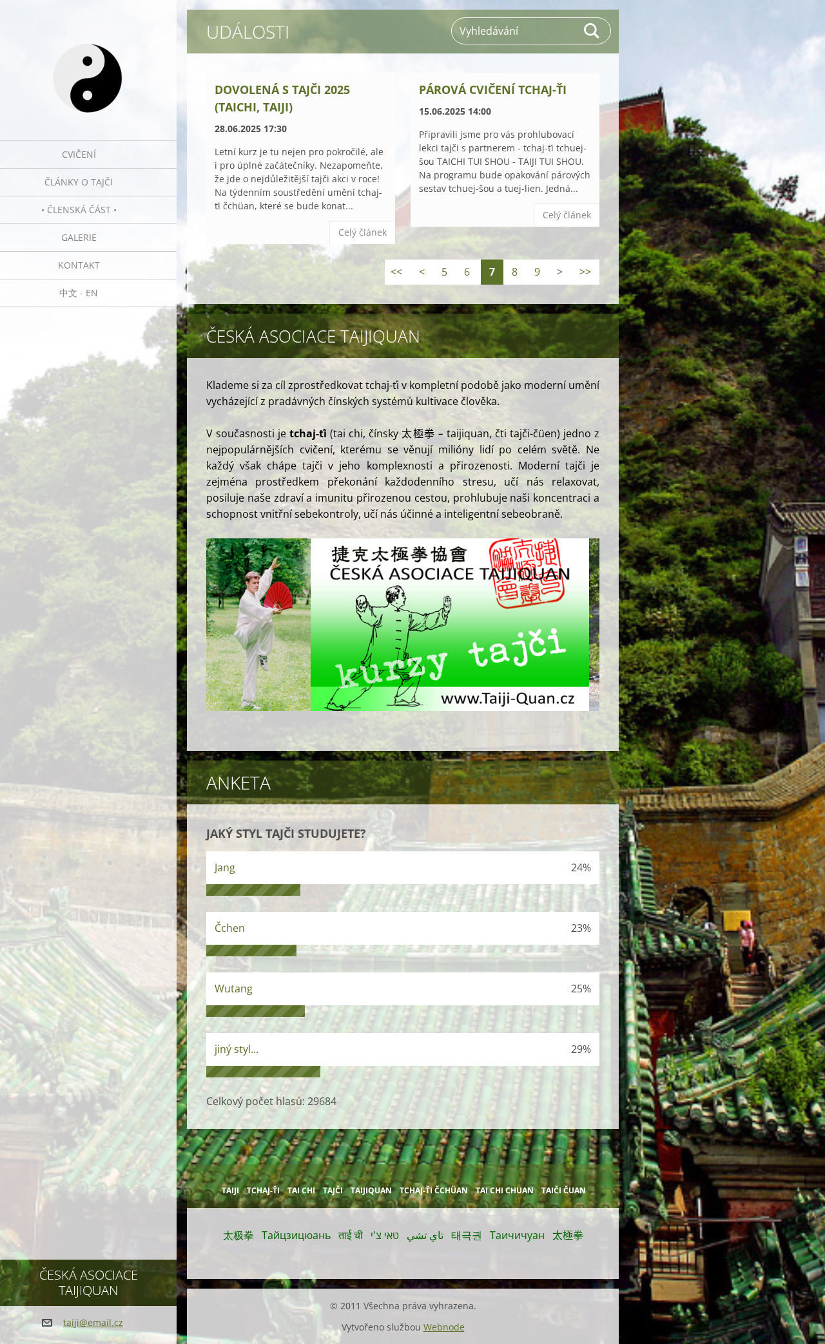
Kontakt (79, 265)
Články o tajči (78, 182)
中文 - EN (78, 293)
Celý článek (362, 232)
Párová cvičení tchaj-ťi (493, 89)
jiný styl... (236, 1049)
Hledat (592, 31)
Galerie (79, 237)
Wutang (234, 988)
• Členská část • (79, 209)
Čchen (230, 928)
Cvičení (79, 154)
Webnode (444, 1327)
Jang (225, 867)
